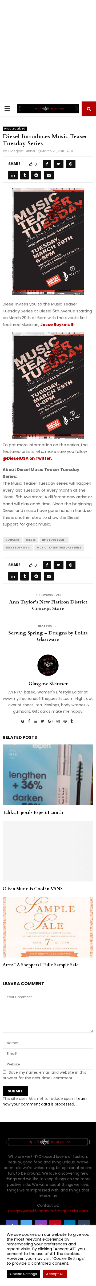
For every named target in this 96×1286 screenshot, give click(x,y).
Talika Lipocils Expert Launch (33, 812)
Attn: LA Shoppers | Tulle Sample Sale (41, 965)
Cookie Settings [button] (23, 1273)
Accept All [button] (54, 1273)
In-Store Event (54, 540)
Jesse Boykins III (17, 548)
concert (12, 540)
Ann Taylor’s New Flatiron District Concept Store (48, 605)
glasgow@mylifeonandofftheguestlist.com (48, 1211)
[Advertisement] (48, 51)
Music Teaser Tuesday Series (59, 548)
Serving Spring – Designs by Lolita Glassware (48, 636)
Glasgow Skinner (21, 151)
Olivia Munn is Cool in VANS (33, 889)
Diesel (30, 540)
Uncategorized (14, 129)
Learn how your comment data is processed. (45, 1101)
